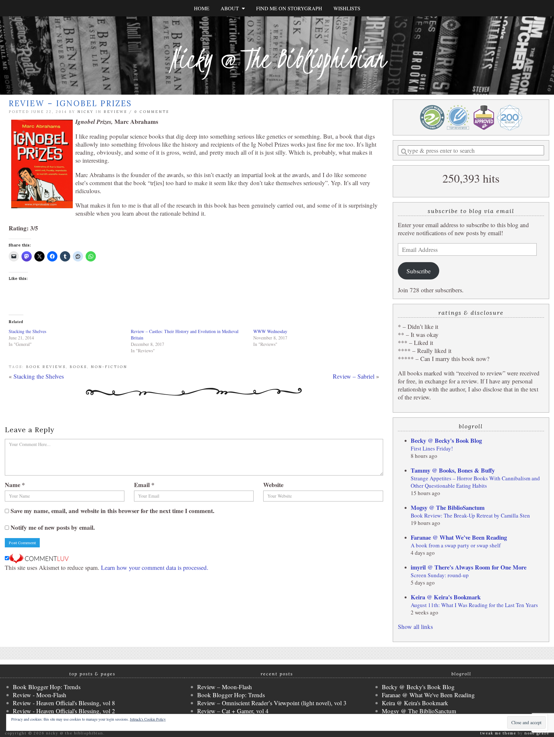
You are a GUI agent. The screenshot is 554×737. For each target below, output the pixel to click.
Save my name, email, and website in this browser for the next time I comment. (112, 510)
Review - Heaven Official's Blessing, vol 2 (64, 711)
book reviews (46, 366)
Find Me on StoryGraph (289, 8)
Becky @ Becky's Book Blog (446, 440)
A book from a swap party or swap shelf (456, 545)
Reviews (115, 111)
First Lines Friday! (432, 448)
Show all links (415, 626)
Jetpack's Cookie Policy (148, 719)
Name (15, 484)
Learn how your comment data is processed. (154, 567)
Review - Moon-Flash (39, 695)
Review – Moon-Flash (224, 687)
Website (273, 484)
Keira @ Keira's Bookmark (446, 597)
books (78, 366)
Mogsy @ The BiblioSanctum (448, 507)
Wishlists (346, 8)
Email (144, 484)
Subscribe (419, 271)
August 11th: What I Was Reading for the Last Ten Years (474, 605)
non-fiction (109, 366)
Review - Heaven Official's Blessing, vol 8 (64, 703)
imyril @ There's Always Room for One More (468, 567)
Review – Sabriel (353, 376)
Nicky (85, 111)
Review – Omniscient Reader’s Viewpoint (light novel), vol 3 (272, 703)
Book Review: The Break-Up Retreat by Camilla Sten (470, 515)
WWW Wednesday (270, 331)
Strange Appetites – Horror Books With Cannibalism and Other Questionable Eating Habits (475, 482)
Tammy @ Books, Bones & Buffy (453, 470)
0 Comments (151, 111)
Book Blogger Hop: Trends (46, 687)
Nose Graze (537, 733)
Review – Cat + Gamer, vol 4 (233, 711)
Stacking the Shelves (27, 331)
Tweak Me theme (498, 733)
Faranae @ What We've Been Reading (459, 537)
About (231, 8)
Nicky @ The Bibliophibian (277, 59)
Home (201, 8)
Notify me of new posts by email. (53, 527)
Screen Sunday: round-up (440, 575)
